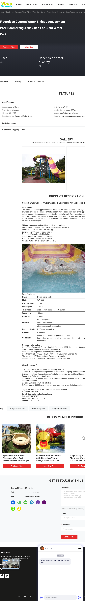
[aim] (19, 509)
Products (9, 12)
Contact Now (69, 537)
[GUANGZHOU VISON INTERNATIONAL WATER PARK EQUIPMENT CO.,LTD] (6, 4)
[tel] (25, 509)
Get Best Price (9, 47)
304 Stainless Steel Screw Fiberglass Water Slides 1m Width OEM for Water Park (48, 458)
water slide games (38, 408)
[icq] (13, 509)
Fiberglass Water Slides (23, 12)
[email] (13, 502)
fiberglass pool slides (59, 408)
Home (2, 12)
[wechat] (25, 502)
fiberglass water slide (17, 408)
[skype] (32, 502)
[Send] (79, 597)
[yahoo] (44, 502)
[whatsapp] (19, 502)
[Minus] (79, 548)
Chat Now (29, 47)
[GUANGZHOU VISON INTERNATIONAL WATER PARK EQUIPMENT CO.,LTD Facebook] (2, 576)
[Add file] (41, 597)
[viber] (38, 502)
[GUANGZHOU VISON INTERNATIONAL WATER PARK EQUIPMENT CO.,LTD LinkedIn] (7, 576)
